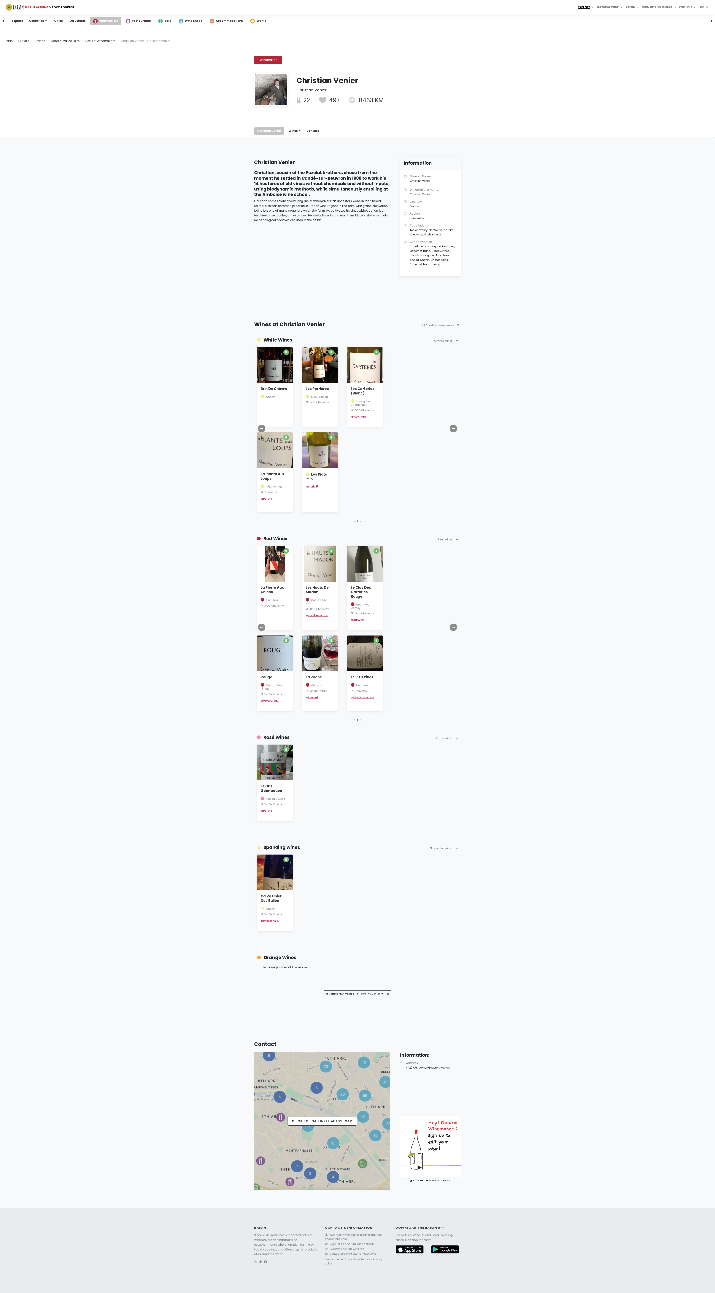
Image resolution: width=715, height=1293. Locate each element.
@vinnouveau (270, 701)
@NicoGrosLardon (362, 697)
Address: (428, 1065)
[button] (354, 521)
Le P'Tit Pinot (362, 677)
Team (329, 1259)
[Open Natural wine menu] (621, 7)
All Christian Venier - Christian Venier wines (357, 993)
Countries (37, 21)
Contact (312, 131)
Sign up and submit (657, 7)
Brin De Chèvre (274, 388)
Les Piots (316, 476)
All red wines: (445, 539)
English (685, 7)
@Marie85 (312, 486)
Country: (416, 203)
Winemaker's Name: (424, 192)
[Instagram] (255, 1262)
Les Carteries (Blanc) (362, 391)
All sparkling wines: (442, 848)
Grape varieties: (432, 253)
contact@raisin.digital (344, 1254)
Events (261, 21)
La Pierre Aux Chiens (272, 589)
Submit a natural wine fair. (348, 1249)
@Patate (266, 499)
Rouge (266, 677)
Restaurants (141, 21)
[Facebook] (265, 1262)
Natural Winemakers (100, 41)
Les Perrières (317, 388)
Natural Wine (410, 1235)
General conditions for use (353, 1259)
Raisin (8, 41)
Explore (584, 7)
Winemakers (108, 21)
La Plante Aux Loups (273, 476)
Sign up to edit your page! (431, 1180)
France (40, 41)
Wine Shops (193, 21)
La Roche (314, 677)
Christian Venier (269, 131)
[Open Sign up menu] (675, 7)
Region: (417, 215)
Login (703, 7)
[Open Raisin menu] (638, 7)
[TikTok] (260, 1262)
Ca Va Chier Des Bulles (271, 898)
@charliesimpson (317, 615)
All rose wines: (444, 738)
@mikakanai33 (270, 921)
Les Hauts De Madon (317, 589)
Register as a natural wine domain (352, 1244)
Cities (58, 21)
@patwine (357, 620)
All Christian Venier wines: (438, 325)
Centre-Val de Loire (65, 41)
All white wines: (444, 341)
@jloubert (312, 697)
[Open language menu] (694, 7)
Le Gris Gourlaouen (271, 788)
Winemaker (268, 60)
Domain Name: (420, 178)
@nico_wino (359, 417)
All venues (78, 21)
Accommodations (229, 21)
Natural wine (608, 7)
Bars (167, 21)
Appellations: (431, 229)
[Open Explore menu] (593, 7)
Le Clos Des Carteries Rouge (361, 592)
